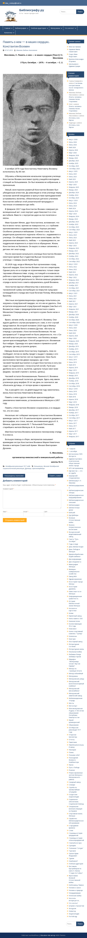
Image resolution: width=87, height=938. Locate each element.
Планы (71, 752)
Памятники (73, 742)
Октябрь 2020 (74, 320)
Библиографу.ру (31, 10)
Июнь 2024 (73, 206)
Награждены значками (14, 476)
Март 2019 (73, 370)
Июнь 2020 (73, 330)
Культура (72, 639)
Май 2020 (72, 333)
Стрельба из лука (75, 843)
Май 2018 (72, 397)
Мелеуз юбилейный (76, 673)
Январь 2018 (73, 407)
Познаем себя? (74, 755)
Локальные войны (75, 652)
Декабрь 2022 (74, 253)
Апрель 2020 (73, 336)
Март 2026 (73, 153)
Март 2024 (73, 214)
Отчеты (71, 740)
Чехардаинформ (75, 893)
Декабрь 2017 (74, 410)
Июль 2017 (73, 423)
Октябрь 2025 (74, 166)
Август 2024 (73, 200)
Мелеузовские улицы (76, 679)
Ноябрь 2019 (73, 349)
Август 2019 (73, 357)
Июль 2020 (73, 328)
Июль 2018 (73, 391)
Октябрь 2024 (74, 198)
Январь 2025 (73, 190)
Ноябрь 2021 (73, 285)
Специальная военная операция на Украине (75, 809)
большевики (38, 466)
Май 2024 (72, 208)
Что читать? (69, 28)
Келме (71, 613)
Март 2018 (73, 402)
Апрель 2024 (73, 211)
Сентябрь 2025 (74, 169)
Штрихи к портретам (76, 906)
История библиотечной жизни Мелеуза (74, 603)
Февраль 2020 (74, 341)
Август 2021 (73, 293)
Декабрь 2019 (74, 346)
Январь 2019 (73, 375)
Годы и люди (73, 544)
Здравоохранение (75, 579)
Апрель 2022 (73, 275)
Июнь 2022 (73, 269)
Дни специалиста (75, 562)
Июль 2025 (73, 174)
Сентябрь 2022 (74, 261)
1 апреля (72, 449)
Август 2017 (73, 421)
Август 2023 (73, 232)
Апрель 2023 (73, 243)
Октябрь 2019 (74, 352)
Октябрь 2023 (74, 227)
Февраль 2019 (74, 373)
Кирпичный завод (75, 616)
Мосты (71, 703)
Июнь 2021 (73, 299)
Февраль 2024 (74, 216)
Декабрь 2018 (74, 378)
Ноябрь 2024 (73, 195)
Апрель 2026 (73, 150)
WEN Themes (60, 935)
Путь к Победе (74, 767)
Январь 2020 (73, 344)
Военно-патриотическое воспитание (75, 527)
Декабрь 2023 (74, 222)
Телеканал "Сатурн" (76, 848)
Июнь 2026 (73, 145)
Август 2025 (73, 171)
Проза (71, 765)
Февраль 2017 (74, 436)
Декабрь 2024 (74, 192)
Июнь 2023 (73, 238)
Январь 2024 (73, 219)
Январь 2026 (73, 158)
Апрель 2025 (73, 182)
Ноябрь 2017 (73, 413)
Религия (72, 770)
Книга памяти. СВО (76, 619)
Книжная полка (74, 621)
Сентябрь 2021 (74, 291)
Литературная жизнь (76, 649)
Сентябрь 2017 (74, 418)
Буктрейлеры (73, 515)
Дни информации (75, 559)
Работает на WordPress (30, 935)
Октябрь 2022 (74, 259)
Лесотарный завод (75, 642)
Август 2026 (73, 139)
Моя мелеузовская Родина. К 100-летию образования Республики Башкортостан (76, 712)
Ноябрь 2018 (73, 381)
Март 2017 (73, 434)
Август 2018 (73, 389)
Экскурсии (72, 908)
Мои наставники (75, 47)
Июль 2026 (73, 142)
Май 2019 (72, 365)
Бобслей (72, 513)
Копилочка (8, 33)
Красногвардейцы (38, 468)
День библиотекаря (76, 547)
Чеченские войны (75, 896)
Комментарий (8, 489)
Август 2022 (73, 264)
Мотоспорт (73, 706)
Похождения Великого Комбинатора (74, 760)
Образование (74, 725)
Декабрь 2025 (74, 161)
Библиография (20, 28)
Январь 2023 (73, 251)
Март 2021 (73, 307)
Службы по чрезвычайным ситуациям (74, 789)
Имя (5, 512)
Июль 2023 (73, 235)
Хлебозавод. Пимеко (76, 885)
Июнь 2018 (73, 394)
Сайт (45, 512)
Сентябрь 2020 (74, 322)
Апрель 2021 (73, 304)
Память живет (55, 476)
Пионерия (72, 750)
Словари (72, 785)
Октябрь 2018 (74, 383)
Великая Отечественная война (74, 520)
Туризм (71, 858)
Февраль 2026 (74, 155)
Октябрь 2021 (74, 288)
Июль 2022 (73, 267)
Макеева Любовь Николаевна (26, 50)
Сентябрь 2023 (74, 230)
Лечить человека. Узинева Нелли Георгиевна (75, 99)
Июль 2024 (73, 203)
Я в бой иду (73, 916)
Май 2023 (72, 240)
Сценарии (72, 846)
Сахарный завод (75, 782)
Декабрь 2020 (74, 314)
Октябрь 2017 (74, 415)
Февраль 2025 (74, 187)
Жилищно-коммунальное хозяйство (74, 571)
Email (25, 512)
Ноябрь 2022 (73, 256)
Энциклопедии (74, 914)
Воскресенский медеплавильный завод (75, 534)
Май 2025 (72, 179)
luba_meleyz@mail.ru (13, 3)
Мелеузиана (55, 28)
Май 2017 (72, 429)
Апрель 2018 (73, 399)
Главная (7, 28)
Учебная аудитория (38, 28)
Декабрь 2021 (74, 283)
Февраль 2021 (74, 309)
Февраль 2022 (74, 280)
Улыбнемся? (73, 861)
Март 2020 (73, 338)
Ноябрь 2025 (73, 163)
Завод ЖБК (73, 576)
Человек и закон (75, 888)
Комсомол (72, 629)
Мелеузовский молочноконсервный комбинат (76, 683)
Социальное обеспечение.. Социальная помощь (76, 801)
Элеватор (72, 911)
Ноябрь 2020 (73, 317)
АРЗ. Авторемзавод (76, 468)
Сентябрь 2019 (74, 354)
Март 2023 (73, 246)
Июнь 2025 (73, 177)
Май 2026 (72, 147)
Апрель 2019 (73, 368)
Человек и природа (76, 890)
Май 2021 (72, 301)
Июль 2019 (73, 360)
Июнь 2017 (73, 426)
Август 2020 (73, 325)
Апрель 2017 (73, 431)
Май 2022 (72, 272)
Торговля (72, 851)
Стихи (71, 830)
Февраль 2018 (74, 405)
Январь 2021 (73, 312)
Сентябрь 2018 (74, 386)
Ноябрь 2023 (73, 224)
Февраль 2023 (74, 248)
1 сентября (73, 451)
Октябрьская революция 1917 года (17, 466)
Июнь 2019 (73, 362)
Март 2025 (73, 185)
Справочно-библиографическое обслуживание (76, 820)
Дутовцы (28, 468)
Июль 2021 (73, 296)
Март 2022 (73, 277)
